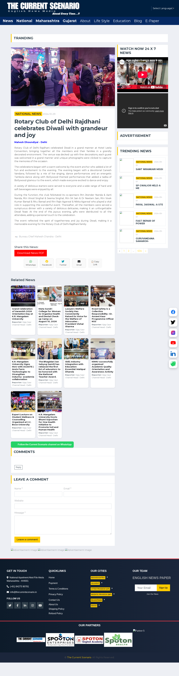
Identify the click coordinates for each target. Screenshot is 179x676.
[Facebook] (173, 311)
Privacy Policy (56, 594)
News (8, 21)
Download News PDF (30, 253)
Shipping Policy (56, 609)
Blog (138, 21)
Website (18, 500)
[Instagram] (173, 332)
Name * (18, 488)
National (24, 21)
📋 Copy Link (95, 263)
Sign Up (163, 588)
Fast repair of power (145, 222)
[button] (19, 76)
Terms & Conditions (58, 589)
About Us (53, 604)
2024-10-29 (49, 114)
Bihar (94, 606)
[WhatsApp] (173, 363)
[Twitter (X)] (173, 322)
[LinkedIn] (173, 353)
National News (28, 114)
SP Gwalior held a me (148, 187)
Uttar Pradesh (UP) (100, 589)
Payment (53, 583)
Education (122, 21)
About (85, 21)
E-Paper (152, 21)
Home (52, 577)
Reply (18, 467)
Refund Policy (56, 613)
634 (140, 251)
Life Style (102, 21)
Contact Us (54, 600)
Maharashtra (47, 21)
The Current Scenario (79, 657)
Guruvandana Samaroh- (145, 240)
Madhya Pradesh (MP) (101, 595)
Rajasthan (96, 600)
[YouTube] (173, 343)
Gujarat (70, 21)
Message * (20, 512)
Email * (67, 488)
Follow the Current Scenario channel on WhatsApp (45, 444)
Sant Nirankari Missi (149, 169)
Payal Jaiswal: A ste (149, 204)
